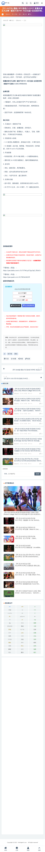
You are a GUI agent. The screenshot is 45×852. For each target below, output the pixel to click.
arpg (10, 609)
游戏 (35, 639)
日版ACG (16, 403)
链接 (28, 359)
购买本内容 (16, 305)
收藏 (14, 359)
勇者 (22, 626)
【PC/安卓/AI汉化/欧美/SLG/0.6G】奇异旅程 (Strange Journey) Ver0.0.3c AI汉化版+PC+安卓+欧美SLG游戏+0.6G (28, 440)
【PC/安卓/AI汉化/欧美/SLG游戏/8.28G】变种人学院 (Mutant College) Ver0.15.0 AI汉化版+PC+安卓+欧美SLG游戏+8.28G (28, 390)
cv (22, 613)
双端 (9, 629)
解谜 (9, 649)
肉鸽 (35, 646)
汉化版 (10, 639)
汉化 (35, 636)
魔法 (22, 652)
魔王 (35, 652)
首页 (12, 20)
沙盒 (22, 639)
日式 (9, 636)
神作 (22, 642)
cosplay (10, 613)
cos (35, 609)
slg (9, 623)
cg (22, 609)
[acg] (3, 14)
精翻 (9, 646)
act (10, 606)
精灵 (35, 642)
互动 (22, 623)
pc (22, 619)
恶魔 (35, 632)
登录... (6, 474)
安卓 (35, 629)
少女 (22, 632)
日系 (22, 636)
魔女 (9, 652)
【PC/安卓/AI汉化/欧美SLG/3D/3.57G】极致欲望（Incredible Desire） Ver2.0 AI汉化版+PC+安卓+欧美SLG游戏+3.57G (28, 420)
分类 (17, 850)
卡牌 (35, 626)
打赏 (7, 359)
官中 (9, 632)
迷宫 (22, 649)
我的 (28, 850)
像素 (35, 623)
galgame (22, 616)
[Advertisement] (22, 745)
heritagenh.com (22, 842)
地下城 (10, 354)
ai (4, 354)
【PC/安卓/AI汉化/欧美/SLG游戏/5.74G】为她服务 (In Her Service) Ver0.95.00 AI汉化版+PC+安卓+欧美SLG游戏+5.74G (28, 450)
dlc (10, 616)
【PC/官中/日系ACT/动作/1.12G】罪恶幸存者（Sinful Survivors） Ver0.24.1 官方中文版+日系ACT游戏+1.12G (28, 593)
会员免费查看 (29, 305)
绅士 (22, 646)
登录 (37, 3)
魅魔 (35, 649)
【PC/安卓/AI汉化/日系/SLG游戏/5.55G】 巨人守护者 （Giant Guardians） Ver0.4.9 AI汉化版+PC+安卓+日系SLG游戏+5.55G (28, 410)
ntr (10, 619)
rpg (35, 619)
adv (22, 606)
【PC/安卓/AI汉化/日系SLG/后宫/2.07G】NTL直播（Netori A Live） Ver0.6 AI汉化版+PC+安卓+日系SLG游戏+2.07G (27, 400)
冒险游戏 (9, 626)
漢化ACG (8, 14)
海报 (21, 359)
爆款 (16, 354)
